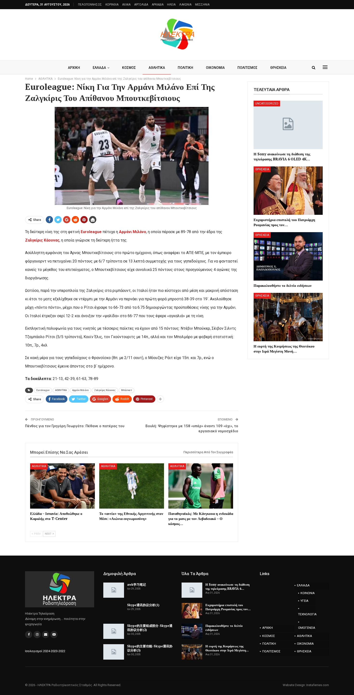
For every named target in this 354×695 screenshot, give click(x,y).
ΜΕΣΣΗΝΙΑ (202, 4)
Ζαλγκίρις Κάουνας (42, 240)
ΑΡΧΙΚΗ (74, 68)
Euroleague (92, 231)
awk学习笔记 (136, 584)
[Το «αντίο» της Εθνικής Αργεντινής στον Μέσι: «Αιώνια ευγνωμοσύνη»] (131, 486)
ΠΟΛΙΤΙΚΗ (185, 68)
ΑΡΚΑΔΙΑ (158, 4)
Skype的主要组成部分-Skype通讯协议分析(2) (149, 627)
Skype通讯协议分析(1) (143, 605)
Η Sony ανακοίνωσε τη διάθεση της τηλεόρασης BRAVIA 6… (227, 586)
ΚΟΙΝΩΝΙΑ (308, 593)
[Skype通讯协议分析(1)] (113, 610)
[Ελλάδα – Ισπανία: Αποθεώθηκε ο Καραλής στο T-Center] (62, 486)
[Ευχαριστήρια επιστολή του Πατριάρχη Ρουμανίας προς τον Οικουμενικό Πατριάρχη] (288, 190)
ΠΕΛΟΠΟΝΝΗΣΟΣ (90, 4)
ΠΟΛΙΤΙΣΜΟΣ (247, 68)
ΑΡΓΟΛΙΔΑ (141, 4)
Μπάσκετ (126, 390)
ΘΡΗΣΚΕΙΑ (278, 68)
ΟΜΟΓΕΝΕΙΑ (306, 627)
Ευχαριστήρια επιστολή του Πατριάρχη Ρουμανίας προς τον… (228, 607)
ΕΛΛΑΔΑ (99, 68)
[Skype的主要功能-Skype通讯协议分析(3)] (113, 652)
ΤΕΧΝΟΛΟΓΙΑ (306, 614)
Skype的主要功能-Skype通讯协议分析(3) (149, 648)
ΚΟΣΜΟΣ (129, 68)
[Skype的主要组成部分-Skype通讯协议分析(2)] (113, 631)
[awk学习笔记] (113, 590)
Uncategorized (266, 103)
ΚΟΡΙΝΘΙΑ (111, 4)
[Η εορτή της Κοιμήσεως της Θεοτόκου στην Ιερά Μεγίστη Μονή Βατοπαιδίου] (288, 317)
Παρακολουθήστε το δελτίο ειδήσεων (224, 627)
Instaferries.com (317, 685)
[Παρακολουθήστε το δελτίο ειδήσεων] (288, 256)
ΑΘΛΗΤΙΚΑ (157, 68)
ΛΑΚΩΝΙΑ (185, 4)
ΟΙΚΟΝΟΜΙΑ (215, 68)
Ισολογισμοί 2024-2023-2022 (45, 651)
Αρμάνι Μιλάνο (132, 231)
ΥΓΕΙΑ (304, 601)
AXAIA (126, 4)
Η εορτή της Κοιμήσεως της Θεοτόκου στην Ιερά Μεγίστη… (227, 648)
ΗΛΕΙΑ (171, 4)
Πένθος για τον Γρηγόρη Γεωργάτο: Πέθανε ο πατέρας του (74, 426)
